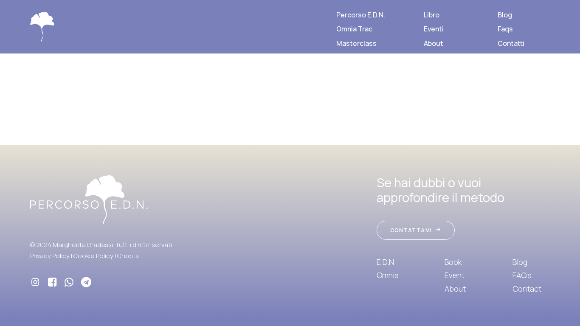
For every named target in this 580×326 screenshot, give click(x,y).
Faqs (505, 29)
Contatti (511, 43)
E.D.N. (386, 262)
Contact (526, 289)
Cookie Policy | (95, 255)
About (433, 43)
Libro (431, 15)
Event (455, 275)
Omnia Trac (354, 29)
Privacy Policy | (51, 255)
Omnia (388, 275)
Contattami (411, 230)
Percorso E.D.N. (360, 15)
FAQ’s (522, 275)
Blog (505, 15)
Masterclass (356, 43)
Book (453, 262)
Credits (128, 255)
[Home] (89, 199)
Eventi (434, 29)
